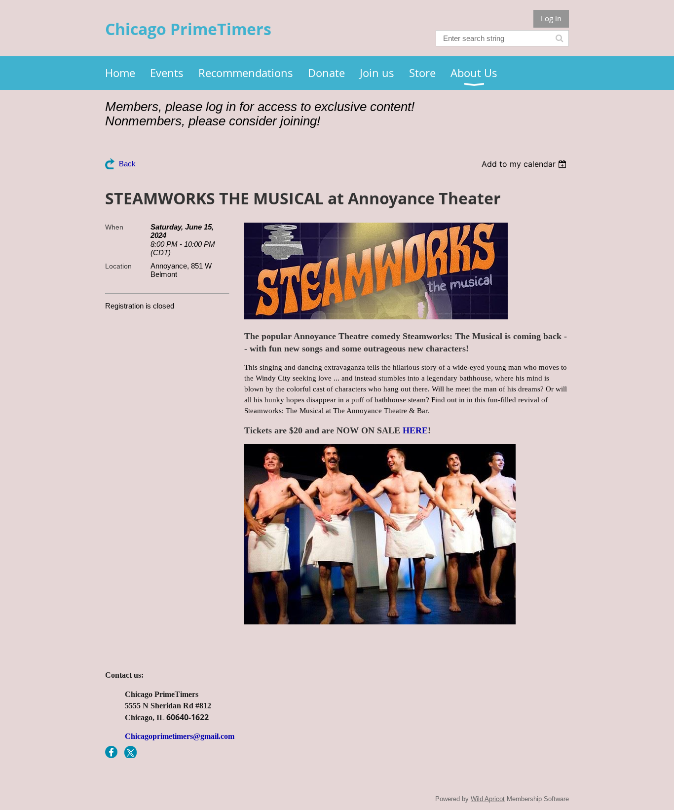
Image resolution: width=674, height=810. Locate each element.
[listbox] (525, 164)
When (114, 227)
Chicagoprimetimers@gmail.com (179, 736)
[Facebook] (111, 752)
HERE (415, 430)
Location (118, 266)
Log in (551, 18)
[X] (130, 752)
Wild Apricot (488, 799)
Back (127, 163)
